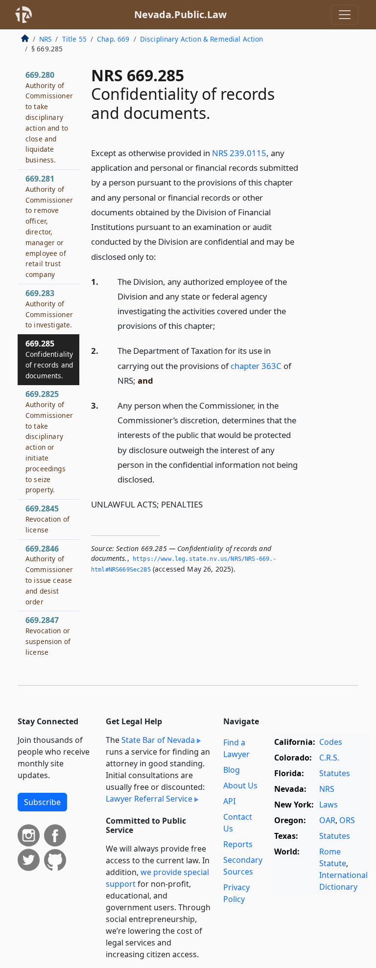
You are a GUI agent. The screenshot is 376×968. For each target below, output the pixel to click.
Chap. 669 (113, 39)
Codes (330, 742)
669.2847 (47, 635)
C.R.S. (329, 757)
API (229, 801)
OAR (327, 820)
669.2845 (47, 518)
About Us (240, 785)
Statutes (334, 773)
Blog (231, 769)
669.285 (49, 359)
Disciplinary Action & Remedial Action (201, 39)
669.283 (49, 308)
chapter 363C (256, 365)
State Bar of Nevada (158, 740)
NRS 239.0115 (239, 153)
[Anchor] (161, 256)
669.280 (49, 116)
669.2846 (49, 574)
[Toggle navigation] (344, 14)
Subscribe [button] (42, 802)
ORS (347, 820)
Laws (328, 804)
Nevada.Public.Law (180, 14)
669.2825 (49, 441)
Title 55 (74, 39)
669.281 (49, 226)
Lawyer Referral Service (149, 798)
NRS (45, 39)
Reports (238, 844)
